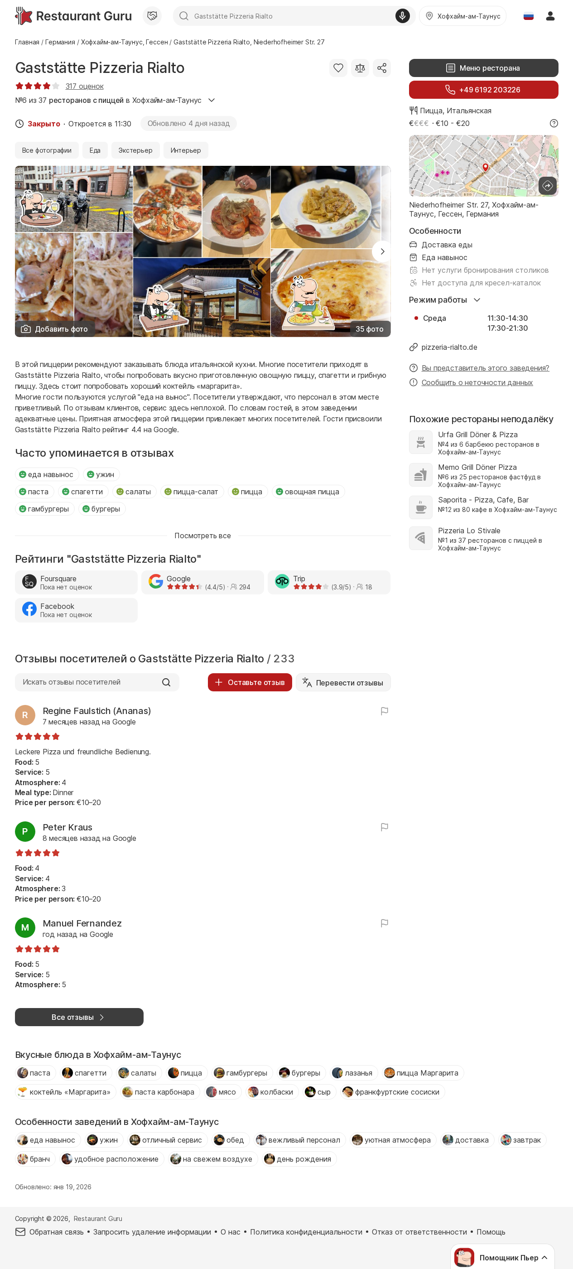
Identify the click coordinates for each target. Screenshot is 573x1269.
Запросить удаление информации (152, 1231)
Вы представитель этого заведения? (486, 367)
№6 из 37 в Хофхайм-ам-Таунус (108, 100)
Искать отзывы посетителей (71, 681)
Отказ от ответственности (419, 1231)
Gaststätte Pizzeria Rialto (100, 68)
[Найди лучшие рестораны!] (73, 16)
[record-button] (402, 16)
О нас (231, 1231)
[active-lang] (528, 16)
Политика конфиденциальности (306, 1231)
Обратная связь (56, 1231)
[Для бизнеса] (152, 16)
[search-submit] (183, 15)
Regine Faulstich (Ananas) (97, 710)
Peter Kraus (67, 827)
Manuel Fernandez (82, 923)
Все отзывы (72, 1017)
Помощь (491, 1231)
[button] (383, 251)
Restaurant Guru (98, 1218)
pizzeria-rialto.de (449, 347)
